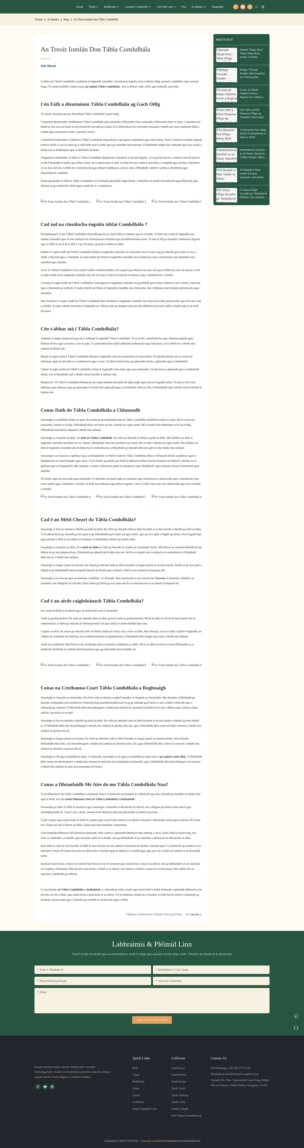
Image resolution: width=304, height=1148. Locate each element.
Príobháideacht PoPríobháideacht (181, 1141)
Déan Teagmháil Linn (144, 1108)
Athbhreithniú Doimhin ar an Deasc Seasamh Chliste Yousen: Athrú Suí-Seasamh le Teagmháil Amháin (252, 153)
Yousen (38, 19)
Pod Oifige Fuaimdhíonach (187, 1115)
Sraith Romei (179, 1074)
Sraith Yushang (180, 1095)
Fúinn (135, 1088)
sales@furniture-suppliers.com (242, 1074)
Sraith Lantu (178, 1102)
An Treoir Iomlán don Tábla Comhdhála (95, 19)
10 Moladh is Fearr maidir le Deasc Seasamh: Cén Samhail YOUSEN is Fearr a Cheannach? (253, 173)
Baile (135, 1068)
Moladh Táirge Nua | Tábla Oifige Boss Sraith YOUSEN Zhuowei (251, 53)
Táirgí (135, 1074)
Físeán (136, 1095)
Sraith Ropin (179, 1081)
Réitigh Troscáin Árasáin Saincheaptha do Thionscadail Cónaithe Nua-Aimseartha (252, 73)
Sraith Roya (178, 1068)
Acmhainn (53, 19)
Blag (66, 19)
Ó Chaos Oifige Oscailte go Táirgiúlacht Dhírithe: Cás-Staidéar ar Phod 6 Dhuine (253, 193)
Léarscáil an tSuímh (152, 1141)
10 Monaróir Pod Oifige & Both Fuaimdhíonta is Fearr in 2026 (253, 133)
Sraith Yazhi (178, 1088)
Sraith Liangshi (180, 1108)
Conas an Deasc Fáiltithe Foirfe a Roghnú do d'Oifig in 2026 (251, 93)
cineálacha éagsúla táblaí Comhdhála (105, 224)
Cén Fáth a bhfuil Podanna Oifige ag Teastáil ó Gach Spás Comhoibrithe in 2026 (252, 113)
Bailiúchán (138, 1081)
